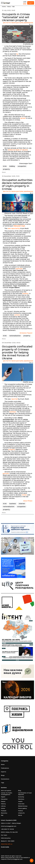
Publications (5, 768)
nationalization (15, 335)
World (20, 815)
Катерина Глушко (26, 333)
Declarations (5, 779)
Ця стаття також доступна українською (18, 22)
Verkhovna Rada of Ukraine (18, 150)
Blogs (2, 775)
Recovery (4, 813)
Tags (2, 782)
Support (30, 3)
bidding (12, 166)
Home (4, 6)
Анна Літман (27, 501)
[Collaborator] (17, 567)
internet (22, 503)
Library (3, 806)
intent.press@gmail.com (8, 826)
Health (20, 801)
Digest (3, 797)
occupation (22, 166)
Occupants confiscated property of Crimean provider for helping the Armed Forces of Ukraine (17, 352)
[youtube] (8, 849)
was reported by (14, 228)
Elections (21, 799)
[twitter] (4, 849)
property (6, 169)
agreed (23, 118)
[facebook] (1, 849)
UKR (24, 2)
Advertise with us (6, 844)
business (13, 412)
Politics (20, 810)
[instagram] (6, 849)
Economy (21, 797)
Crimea (24, 495)
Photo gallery (22, 808)
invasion (25, 293)
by (17, 54)
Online (3, 808)
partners (6, 473)
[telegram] (11, 849)
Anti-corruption (6, 790)
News (9, 6)
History (3, 803)
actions (17, 315)
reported (14, 399)
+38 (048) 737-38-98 (7, 829)
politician (19, 268)
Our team (4, 835)
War (13, 6)
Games (3, 801)
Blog (19, 790)
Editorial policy (5, 838)
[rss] (13, 849)
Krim (5, 166)
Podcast (3, 810)
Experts (3, 771)
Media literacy (22, 806)
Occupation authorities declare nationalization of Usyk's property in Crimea (17, 184)
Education (4, 799)
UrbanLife (21, 813)
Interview (21, 803)
